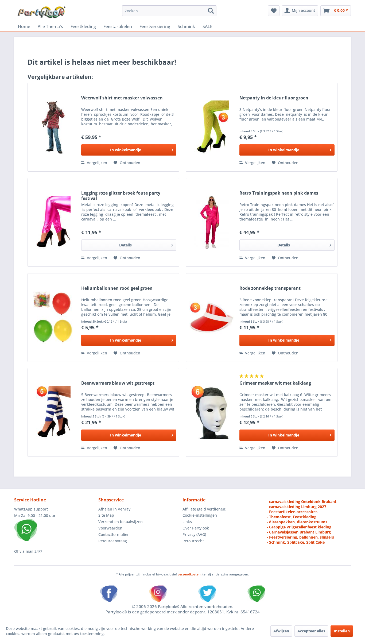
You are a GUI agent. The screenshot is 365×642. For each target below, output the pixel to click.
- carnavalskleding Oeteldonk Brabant (301, 501)
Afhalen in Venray (114, 509)
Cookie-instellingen (200, 515)
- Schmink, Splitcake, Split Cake (296, 542)
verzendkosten (189, 574)
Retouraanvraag (112, 540)
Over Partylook (196, 528)
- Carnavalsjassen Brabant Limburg (299, 532)
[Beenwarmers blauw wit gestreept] (53, 412)
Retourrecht (193, 540)
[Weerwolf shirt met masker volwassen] (53, 127)
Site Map (106, 515)
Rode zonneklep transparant (270, 288)
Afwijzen (281, 630)
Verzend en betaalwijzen (120, 521)
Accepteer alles (311, 630)
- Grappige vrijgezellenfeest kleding (299, 526)
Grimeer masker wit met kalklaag (275, 383)
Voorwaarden (110, 528)
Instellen (342, 630)
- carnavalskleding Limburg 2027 (296, 506)
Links (187, 521)
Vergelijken (96, 162)
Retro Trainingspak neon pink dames (278, 193)
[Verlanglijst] (273, 10)
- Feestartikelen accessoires (292, 511)
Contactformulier (113, 534)
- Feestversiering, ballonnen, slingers (300, 537)
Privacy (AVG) (194, 534)
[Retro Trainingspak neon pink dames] (211, 222)
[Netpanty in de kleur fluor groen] (211, 127)
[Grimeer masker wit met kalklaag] (211, 412)
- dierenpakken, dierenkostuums (297, 521)
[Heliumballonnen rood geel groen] (53, 317)
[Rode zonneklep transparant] (211, 317)
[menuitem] (169, 10)
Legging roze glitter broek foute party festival (120, 195)
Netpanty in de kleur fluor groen (273, 98)
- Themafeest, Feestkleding (291, 516)
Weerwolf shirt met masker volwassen (122, 98)
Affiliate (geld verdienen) (204, 509)
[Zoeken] (210, 10)
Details (125, 244)
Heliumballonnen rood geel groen (117, 288)
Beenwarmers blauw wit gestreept (117, 383)
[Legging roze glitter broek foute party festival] (53, 222)
